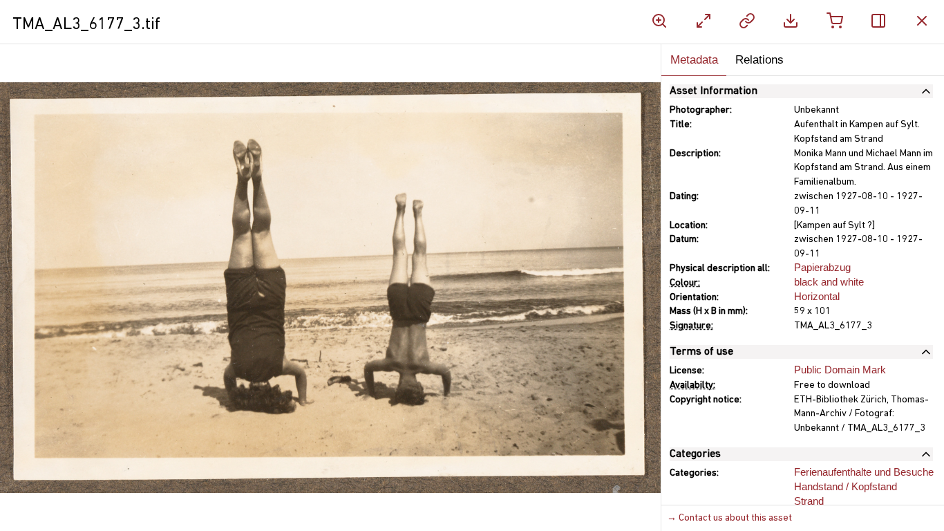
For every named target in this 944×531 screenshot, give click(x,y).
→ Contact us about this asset (729, 518)
